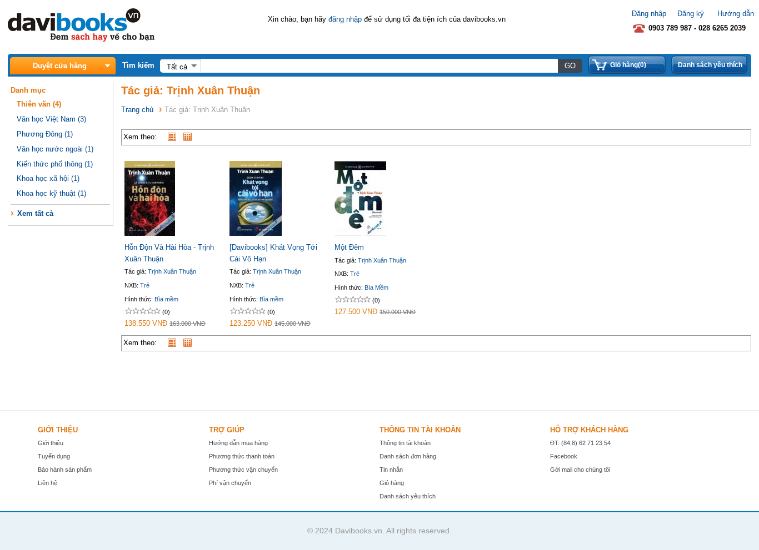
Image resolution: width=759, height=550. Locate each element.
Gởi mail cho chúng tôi (580, 469)
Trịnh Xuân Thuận (172, 271)
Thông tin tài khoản (405, 443)
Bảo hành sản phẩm (65, 469)
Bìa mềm (166, 299)
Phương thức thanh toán (241, 456)
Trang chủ (137, 109)
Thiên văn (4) (39, 104)
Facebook (563, 456)
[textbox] (379, 65)
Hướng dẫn (735, 13)
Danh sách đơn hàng (407, 456)
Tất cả (177, 67)
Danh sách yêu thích (710, 65)
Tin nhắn (391, 469)
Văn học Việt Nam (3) (51, 119)
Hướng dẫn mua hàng (238, 443)
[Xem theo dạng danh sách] (174, 137)
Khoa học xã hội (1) (48, 178)
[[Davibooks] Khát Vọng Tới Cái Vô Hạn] (255, 233)
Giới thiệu (50, 443)
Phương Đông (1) (45, 134)
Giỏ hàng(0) (628, 65)
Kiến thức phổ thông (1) (55, 164)
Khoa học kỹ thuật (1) (51, 193)
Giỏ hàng (391, 483)
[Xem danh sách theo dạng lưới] (190, 137)
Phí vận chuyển (230, 483)
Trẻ (144, 285)
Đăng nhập (649, 13)
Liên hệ (47, 483)
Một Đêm (349, 247)
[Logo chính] (81, 39)
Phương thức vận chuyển (243, 469)
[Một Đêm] (360, 233)
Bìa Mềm (376, 287)
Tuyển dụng (54, 456)
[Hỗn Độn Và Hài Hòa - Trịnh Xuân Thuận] (149, 233)
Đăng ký (690, 13)
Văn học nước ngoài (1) (55, 149)
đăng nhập (345, 19)
